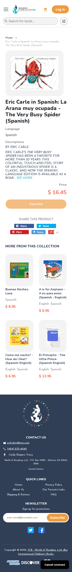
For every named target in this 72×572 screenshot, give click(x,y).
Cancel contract (55, 564)
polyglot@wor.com (18, 443)
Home (9, 37)
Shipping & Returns (18, 494)
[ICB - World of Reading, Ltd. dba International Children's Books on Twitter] (31, 532)
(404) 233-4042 (17, 448)
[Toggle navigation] (6, 9)
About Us (18, 489)
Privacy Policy (53, 484)
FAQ (54, 494)
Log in (60, 9)
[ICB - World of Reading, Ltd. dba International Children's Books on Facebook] (41, 532)
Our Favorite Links (53, 489)
